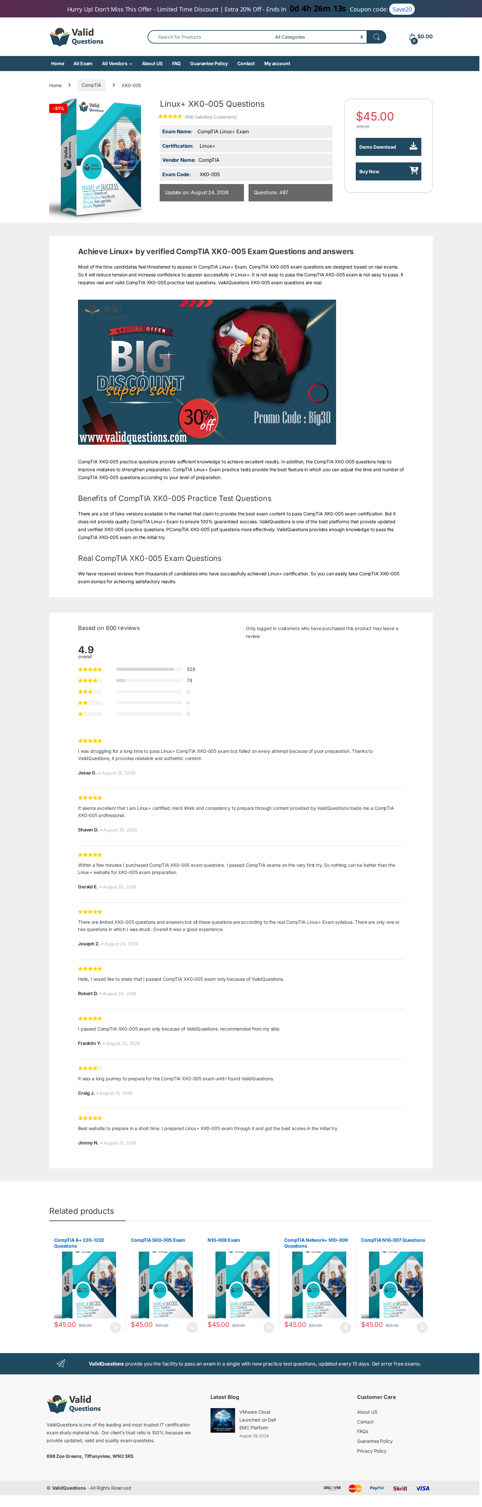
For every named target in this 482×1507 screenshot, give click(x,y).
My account (277, 63)
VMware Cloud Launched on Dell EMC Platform (257, 1419)
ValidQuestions (69, 1488)
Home (57, 63)
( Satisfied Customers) (211, 117)
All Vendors (114, 63)
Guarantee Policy (209, 63)
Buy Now (369, 171)
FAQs (362, 1431)
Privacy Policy (372, 1451)
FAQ (176, 63)
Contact (246, 63)
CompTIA (91, 85)
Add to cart (115, 1327)
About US (152, 63)
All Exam (82, 63)
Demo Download (377, 147)
